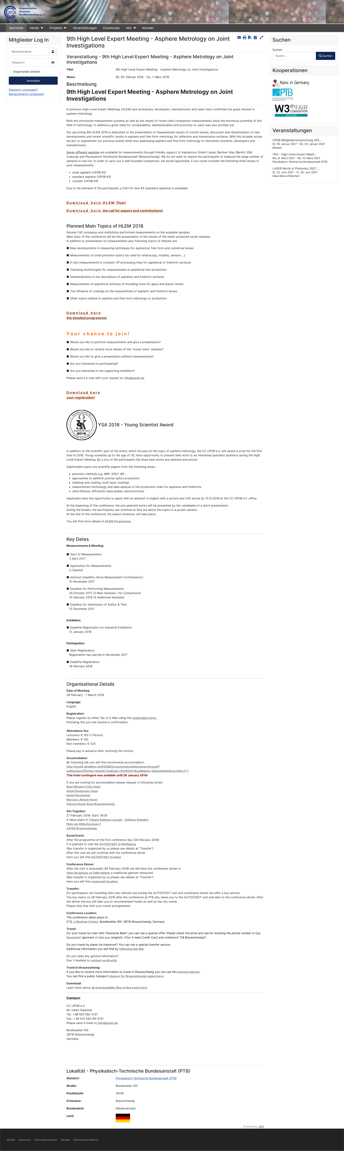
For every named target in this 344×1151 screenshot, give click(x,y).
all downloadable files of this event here (119, 987)
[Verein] (41, 28)
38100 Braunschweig (81, 828)
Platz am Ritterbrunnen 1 (83, 824)
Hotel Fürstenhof (78, 795)
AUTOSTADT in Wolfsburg (117, 844)
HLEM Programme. (118, 521)
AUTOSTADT (100, 857)
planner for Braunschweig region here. (136, 976)
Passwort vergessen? (23, 89)
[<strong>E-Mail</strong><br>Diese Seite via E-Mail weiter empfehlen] (239, 37)
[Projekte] (64, 28)
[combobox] (294, 56)
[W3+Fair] (291, 110)
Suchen (277, 49)
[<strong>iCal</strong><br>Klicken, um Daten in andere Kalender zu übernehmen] (255, 37)
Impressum (25, 1139)
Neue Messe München (286, 175)
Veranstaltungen (85, 28)
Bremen (277, 147)
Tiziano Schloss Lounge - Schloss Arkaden (119, 820)
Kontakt (148, 28)
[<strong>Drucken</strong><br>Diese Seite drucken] (244, 37)
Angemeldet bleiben (26, 71)
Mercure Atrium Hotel (81, 799)
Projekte (56, 28)
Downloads (111, 28)
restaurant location (104, 881)
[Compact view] (261, 37)
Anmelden (33, 81)
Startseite (16, 28)
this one (104, 937)
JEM (261, 1126)
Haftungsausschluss (45, 1139)
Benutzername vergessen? (26, 94)
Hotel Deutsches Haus (82, 791)
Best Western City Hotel (83, 786)
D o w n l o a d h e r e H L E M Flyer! (96, 203)
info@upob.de (134, 378)
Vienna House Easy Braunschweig (90, 804)
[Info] (134, 28)
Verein (34, 28)
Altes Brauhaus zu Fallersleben (88, 873)
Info (129, 28)
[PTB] (283, 94)
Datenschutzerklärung (85, 1139)
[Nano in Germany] (291, 83)
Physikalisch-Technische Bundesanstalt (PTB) (146, 1078)
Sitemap (65, 1139)
